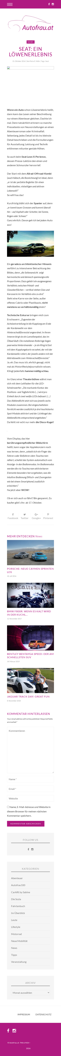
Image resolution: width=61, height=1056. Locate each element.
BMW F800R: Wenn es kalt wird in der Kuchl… (29, 613)
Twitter (24, 517)
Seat (47, 61)
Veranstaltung (18, 961)
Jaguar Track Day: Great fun (28, 696)
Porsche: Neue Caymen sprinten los (30, 570)
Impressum (24, 1014)
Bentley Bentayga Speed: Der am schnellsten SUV (30, 655)
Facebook (13, 517)
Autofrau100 (18, 885)
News (31, 42)
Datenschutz (43, 1014)
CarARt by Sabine (20, 892)
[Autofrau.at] (30, 24)
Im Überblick (18, 912)
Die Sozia (16, 899)
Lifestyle (15, 926)
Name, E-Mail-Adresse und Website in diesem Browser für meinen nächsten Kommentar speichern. (29, 811)
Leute (14, 919)
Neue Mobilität (19, 940)
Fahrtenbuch (18, 906)
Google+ (36, 517)
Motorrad (16, 933)
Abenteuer (17, 878)
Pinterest (48, 517)
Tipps (14, 954)
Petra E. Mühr (35, 61)
